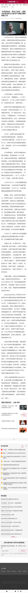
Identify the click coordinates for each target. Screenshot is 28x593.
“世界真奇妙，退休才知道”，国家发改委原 (11, 503)
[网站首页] (6, 591)
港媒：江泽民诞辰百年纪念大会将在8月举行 (14, 453)
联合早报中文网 (4, 6)
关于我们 (3, 571)
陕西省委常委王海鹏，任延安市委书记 (10, 526)
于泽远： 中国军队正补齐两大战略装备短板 (14, 449)
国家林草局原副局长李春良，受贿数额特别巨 (12, 530)
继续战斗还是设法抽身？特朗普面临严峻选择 (12, 510)
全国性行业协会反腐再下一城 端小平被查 (11, 522)
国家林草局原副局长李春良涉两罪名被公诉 (11, 534)
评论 (20, 4)
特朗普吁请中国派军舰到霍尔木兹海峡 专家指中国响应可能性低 (15, 483)
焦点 (10, 4)
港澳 (24, 4)
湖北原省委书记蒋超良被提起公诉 (9, 518)
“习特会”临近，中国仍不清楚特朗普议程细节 (14, 461)
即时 (6, 4)
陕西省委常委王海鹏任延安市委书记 (9, 499)
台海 (17, 4)
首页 (2, 4)
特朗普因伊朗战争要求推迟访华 (11, 465)
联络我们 (14, 571)
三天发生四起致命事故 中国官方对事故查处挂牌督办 (15, 478)
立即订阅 (23, 550)
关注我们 (9, 571)
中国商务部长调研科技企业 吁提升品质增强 (11, 507)
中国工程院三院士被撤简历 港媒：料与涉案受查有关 (15, 469)
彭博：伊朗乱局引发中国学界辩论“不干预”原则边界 (14, 457)
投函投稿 (25, 571)
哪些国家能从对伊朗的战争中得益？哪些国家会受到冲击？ (14, 473)
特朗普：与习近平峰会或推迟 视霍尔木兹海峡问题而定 (15, 488)
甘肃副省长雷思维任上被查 (7, 514)
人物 (13, 4)
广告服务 (19, 571)
